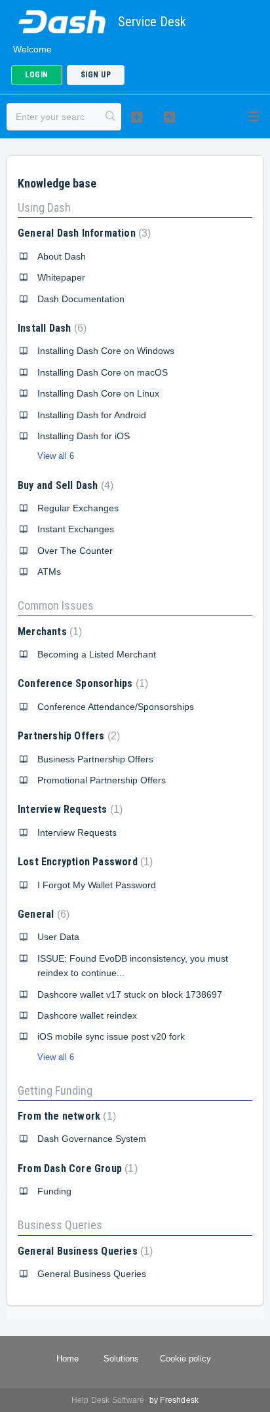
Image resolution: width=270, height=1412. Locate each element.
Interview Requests (68, 809)
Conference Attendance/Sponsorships (115, 706)
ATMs (49, 571)
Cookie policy (185, 1358)
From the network (65, 1116)
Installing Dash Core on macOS (102, 372)
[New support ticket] (137, 116)
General (42, 914)
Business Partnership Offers (95, 759)
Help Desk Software (109, 1400)
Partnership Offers (67, 736)
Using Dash (44, 207)
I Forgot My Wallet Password (96, 885)
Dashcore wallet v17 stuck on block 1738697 (129, 994)
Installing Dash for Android (91, 415)
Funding (54, 1191)
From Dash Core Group (76, 1168)
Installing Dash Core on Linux (98, 393)
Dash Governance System (91, 1138)
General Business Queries (83, 1251)
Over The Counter (75, 550)
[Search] (111, 117)
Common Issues (56, 605)
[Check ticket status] (170, 116)
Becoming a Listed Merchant (96, 654)
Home (67, 1358)
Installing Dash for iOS (83, 436)
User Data (58, 937)
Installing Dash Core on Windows (105, 350)
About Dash (61, 256)
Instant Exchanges (75, 529)
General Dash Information (82, 233)
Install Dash (50, 328)
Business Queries (60, 1225)
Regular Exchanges (78, 508)
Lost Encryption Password (83, 861)
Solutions (121, 1358)
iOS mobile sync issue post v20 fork (111, 1036)
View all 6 (55, 456)
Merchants (48, 631)
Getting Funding (55, 1090)
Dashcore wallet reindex (87, 1015)
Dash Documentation (81, 299)
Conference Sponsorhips (81, 683)
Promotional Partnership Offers (101, 780)
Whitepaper (61, 277)
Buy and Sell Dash (64, 485)
